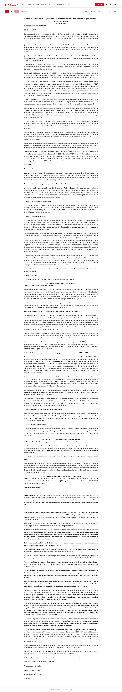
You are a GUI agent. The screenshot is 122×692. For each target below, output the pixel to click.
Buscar (100, 4)
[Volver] (7, 11)
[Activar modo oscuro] (115, 4)
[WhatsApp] (111, 11)
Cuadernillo (24, 11)
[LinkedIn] (115, 11)
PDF (12, 11)
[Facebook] (108, 11)
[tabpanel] (61, 349)
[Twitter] (104, 11)
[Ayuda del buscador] (18, 4)
